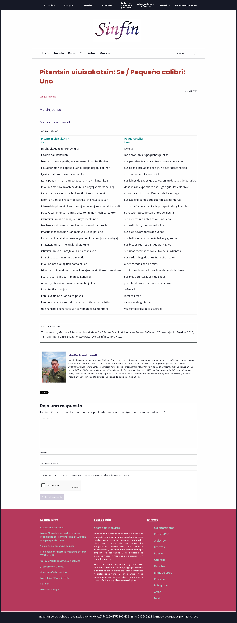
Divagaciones (163, 573)
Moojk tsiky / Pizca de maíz (54, 578)
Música (105, 53)
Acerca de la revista (107, 528)
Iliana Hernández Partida (53, 572)
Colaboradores (164, 528)
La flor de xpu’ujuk (49, 589)
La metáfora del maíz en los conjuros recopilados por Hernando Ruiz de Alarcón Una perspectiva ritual (63, 537)
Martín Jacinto (50, 109)
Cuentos (107, 5)
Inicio (45, 53)
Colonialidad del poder (52, 527)
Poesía (88, 5)
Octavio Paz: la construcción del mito (60, 561)
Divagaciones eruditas (145, 5)
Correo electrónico (49, 463)
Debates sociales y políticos (126, 5)
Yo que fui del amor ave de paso (57, 546)
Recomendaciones (186, 5)
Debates (159, 566)
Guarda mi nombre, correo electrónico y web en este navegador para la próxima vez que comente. (87, 475)
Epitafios (45, 583)
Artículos (49, 5)
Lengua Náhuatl (48, 96)
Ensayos (68, 5)
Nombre (44, 452)
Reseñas (165, 5)
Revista (59, 53)
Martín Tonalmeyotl (55, 122)
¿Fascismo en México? (52, 566)
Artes (91, 53)
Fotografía (76, 53)
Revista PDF (161, 534)
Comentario (46, 418)
